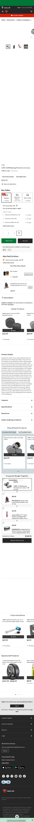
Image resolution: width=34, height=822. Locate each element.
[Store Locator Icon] (2, 7)
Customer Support (7, 718)
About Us (4, 730)
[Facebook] (3, 776)
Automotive (11, 20)
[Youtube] (16, 776)
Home (3, 20)
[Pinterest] (20, 776)
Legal (3, 736)
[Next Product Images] (31, 37)
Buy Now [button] (25, 241)
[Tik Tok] (24, 776)
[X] (7, 776)
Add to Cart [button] (8, 241)
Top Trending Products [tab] (25, 432)
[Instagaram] (11, 776)
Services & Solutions (7, 724)
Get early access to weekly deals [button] (16, 820)
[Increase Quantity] (14, 233)
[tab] (6, 197)
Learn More (5, 763)
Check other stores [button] (8, 226)
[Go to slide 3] (20, 47)
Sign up (5, 750)
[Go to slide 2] (14, 47)
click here (10, 304)
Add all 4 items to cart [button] (17, 540)
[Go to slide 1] (8, 47)
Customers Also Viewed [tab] (9, 432)
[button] (16, 206)
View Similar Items (21, 176)
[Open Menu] (2, 12)
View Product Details (8, 176)
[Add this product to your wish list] (19, 233)
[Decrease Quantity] (3, 233)
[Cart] (31, 11)
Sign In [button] (17, 706)
